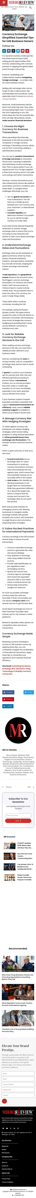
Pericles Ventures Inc (9, 1132)
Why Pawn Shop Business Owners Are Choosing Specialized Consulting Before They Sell (17, 977)
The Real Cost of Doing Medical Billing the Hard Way (18, 1030)
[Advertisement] (17, 911)
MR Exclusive (9, 836)
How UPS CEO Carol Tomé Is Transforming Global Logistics (25, 856)
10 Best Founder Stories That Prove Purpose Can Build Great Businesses (24, 877)
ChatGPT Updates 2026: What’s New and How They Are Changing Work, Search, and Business (24, 845)
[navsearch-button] (30, 8)
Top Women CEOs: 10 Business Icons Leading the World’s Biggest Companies (25, 866)
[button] (8, 692)
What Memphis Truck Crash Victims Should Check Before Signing (17, 1004)
